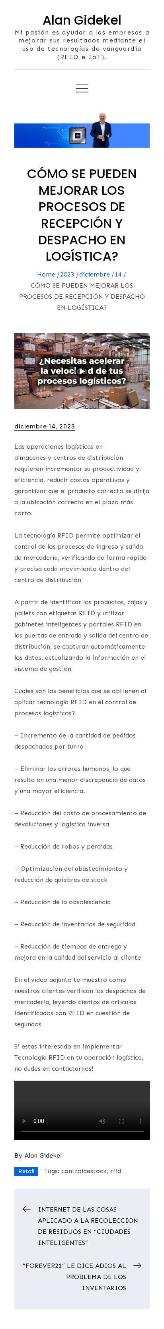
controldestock (84, 1171)
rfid (115, 1171)
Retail (26, 1171)
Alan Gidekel (82, 20)
